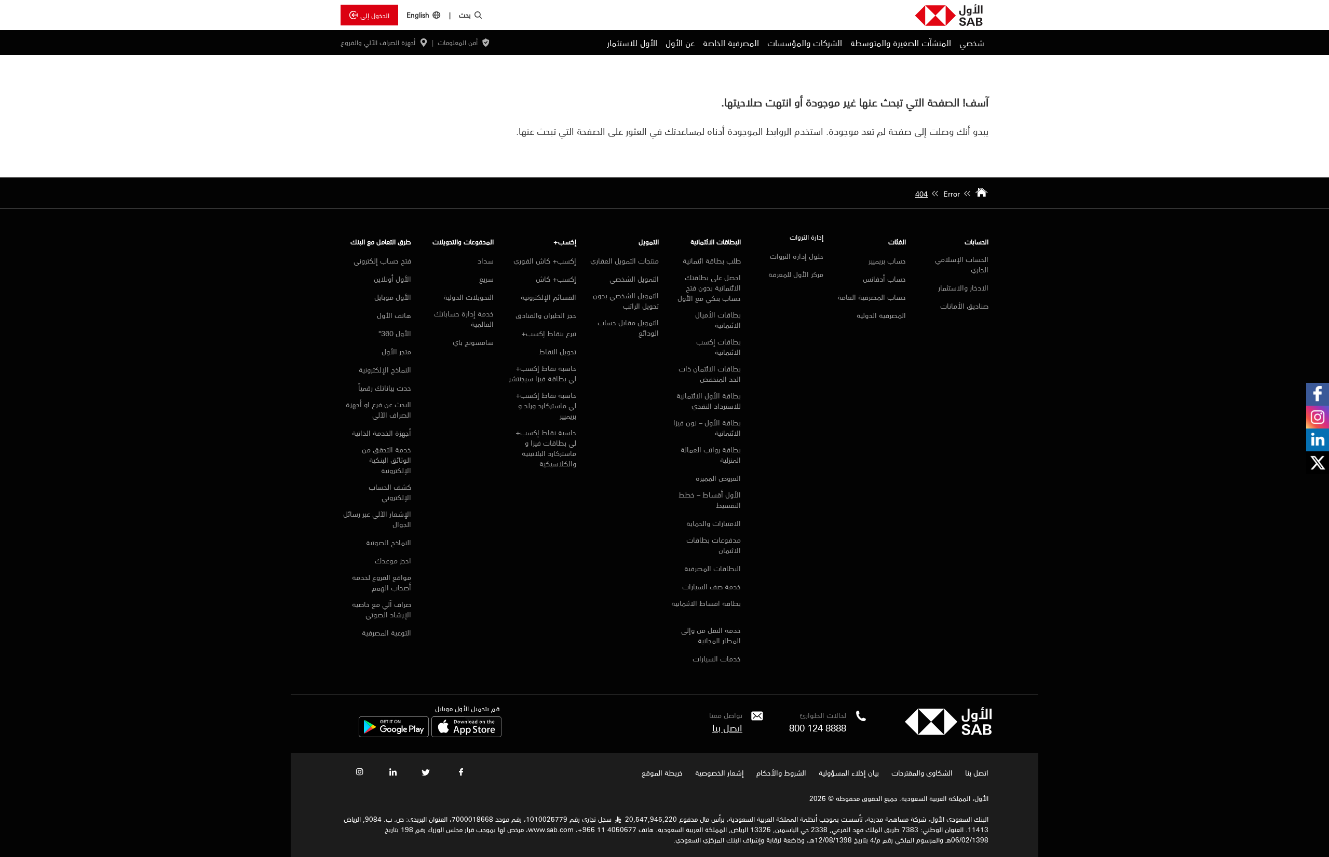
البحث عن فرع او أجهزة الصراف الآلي (378, 409)
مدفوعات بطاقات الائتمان (713, 544)
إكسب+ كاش (556, 278)
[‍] (948, 732)
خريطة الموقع (661, 772)
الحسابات (976, 241)
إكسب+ (564, 241)
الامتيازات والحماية (713, 523)
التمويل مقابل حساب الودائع (628, 327)
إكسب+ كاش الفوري (544, 260)
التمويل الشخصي (634, 278)
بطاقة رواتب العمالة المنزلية (711, 454)
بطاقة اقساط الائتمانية (706, 604)
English (417, 14)
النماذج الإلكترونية (385, 369)
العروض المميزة (718, 478)
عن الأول (680, 42)
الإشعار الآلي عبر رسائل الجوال (377, 518)
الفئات (897, 241)
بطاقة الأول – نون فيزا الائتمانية (707, 427)
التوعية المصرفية (386, 632)
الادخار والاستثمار (963, 287)
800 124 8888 (817, 727)
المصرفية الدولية (881, 315)
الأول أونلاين (391, 278)
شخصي (971, 42)
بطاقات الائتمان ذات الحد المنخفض (710, 373)
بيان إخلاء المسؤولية (849, 772)
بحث (465, 14)
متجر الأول (396, 351)
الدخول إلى (374, 15)
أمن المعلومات (458, 42)
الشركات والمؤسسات (804, 42)
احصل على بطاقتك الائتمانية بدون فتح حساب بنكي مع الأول (709, 287)
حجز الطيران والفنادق (546, 315)
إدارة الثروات (806, 237)
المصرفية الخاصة (731, 42)
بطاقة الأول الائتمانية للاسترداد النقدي (708, 400)
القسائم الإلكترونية (548, 297)
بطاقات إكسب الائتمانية (718, 346)
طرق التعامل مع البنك (380, 241)
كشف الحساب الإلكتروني (390, 491)
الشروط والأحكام (781, 772)
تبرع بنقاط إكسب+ (548, 333)
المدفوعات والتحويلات (463, 241)
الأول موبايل (392, 297)
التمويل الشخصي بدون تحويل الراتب (626, 300)
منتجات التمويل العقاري (624, 260)
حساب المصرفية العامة (871, 297)
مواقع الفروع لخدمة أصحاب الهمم (381, 582)
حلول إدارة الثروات (796, 256)
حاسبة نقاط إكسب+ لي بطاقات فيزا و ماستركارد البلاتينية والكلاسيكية (546, 447)
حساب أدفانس (884, 278)
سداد (486, 260)
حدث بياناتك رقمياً (384, 387)
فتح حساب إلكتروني (382, 260)
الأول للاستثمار (632, 42)
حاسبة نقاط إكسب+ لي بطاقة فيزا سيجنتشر (542, 373)
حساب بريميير (887, 260)
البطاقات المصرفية (712, 568)
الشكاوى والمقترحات (922, 772)
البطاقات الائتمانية (715, 241)
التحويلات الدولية (468, 297)
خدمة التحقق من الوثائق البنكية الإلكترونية (386, 459)
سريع (486, 278)
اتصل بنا (727, 727)
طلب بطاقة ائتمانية (712, 260)
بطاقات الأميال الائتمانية (718, 319)
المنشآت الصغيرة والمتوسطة (900, 42)
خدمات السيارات (717, 658)
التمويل (649, 241)
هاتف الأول (394, 315)
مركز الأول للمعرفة (795, 274)
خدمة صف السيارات (711, 586)
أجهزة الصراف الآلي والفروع (378, 42)
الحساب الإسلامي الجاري (961, 264)
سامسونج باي (473, 342)
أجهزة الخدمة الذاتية (381, 432)
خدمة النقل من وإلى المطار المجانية (711, 635)
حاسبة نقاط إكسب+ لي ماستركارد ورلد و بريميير (546, 405)
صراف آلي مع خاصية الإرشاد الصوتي (381, 609)
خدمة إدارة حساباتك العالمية (464, 318)
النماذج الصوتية (388, 542)
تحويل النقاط (557, 351)
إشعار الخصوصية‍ (719, 772)
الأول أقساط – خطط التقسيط (710, 499)
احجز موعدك (393, 560)
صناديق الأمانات (964, 305)
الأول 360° (394, 333)
